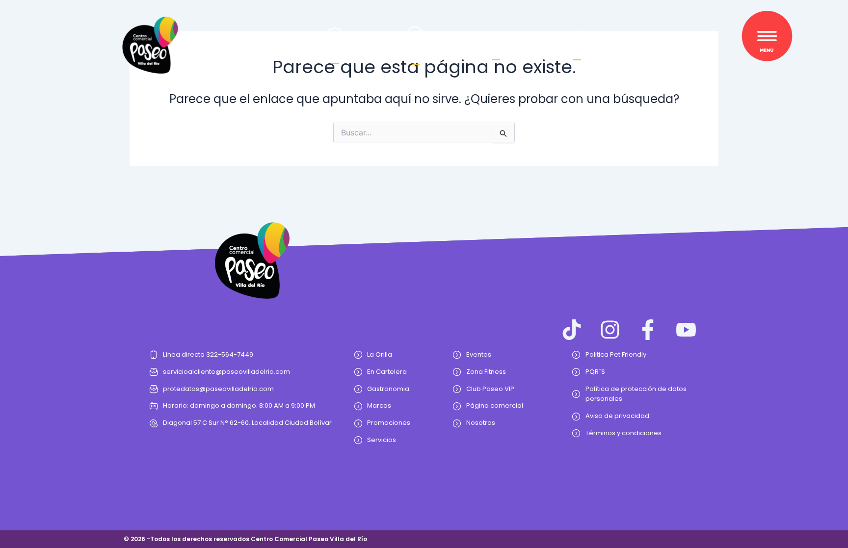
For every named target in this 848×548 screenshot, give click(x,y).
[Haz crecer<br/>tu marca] (334, 35)
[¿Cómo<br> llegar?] (415, 34)
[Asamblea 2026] (576, 39)
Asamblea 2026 (577, 53)
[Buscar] (496, 39)
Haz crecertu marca (335, 53)
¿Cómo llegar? (415, 53)
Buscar (496, 53)
